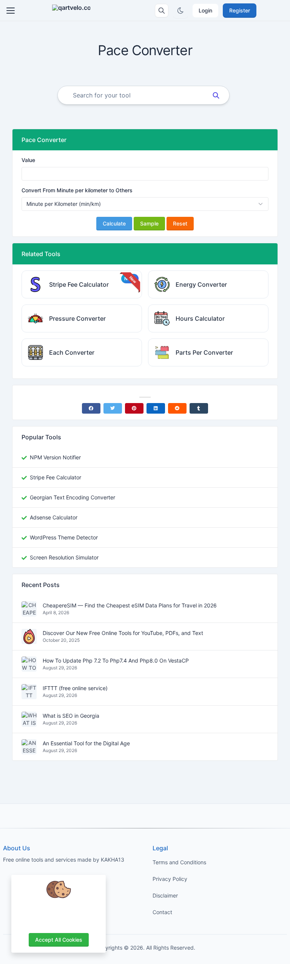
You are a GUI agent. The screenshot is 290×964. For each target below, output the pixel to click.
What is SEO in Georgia (71, 716)
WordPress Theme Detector (64, 537)
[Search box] (161, 10)
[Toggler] (10, 10)
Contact (162, 912)
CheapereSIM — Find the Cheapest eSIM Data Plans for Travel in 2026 (130, 605)
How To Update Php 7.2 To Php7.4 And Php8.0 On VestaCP (116, 661)
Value (28, 160)
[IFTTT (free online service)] (29, 695)
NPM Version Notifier (55, 457)
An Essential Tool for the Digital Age (86, 743)
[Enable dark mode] (180, 10)
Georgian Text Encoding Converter (72, 497)
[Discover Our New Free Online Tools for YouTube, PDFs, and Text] (29, 640)
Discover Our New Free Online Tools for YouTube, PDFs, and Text (123, 633)
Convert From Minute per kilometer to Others (77, 190)
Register (239, 10)
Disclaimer (165, 895)
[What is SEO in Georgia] (29, 723)
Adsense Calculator (53, 517)
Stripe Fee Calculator (55, 477)
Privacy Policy (170, 879)
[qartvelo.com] (71, 10)
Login (205, 10)
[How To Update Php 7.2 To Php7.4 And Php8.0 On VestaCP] (29, 667)
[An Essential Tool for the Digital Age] (29, 750)
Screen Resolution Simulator (64, 557)
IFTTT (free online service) (75, 688)
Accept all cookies (58, 939)
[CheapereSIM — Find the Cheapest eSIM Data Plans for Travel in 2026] (29, 612)
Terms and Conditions (179, 862)
